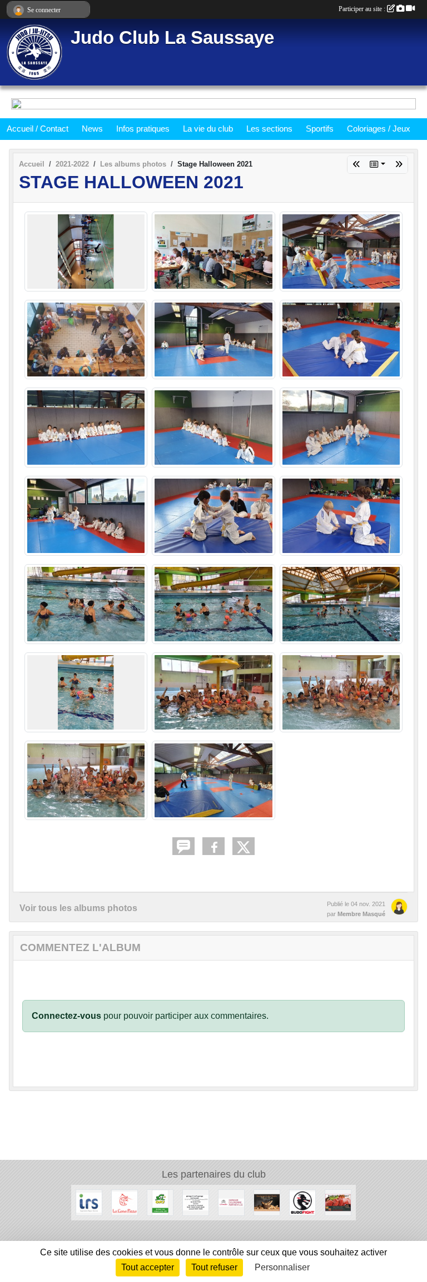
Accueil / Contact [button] (37, 128)
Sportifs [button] (320, 128)
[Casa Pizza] (124, 1201)
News (92, 128)
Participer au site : (363, 9)
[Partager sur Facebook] (213, 846)
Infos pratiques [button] (143, 128)
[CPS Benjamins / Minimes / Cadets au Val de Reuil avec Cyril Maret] (399, 164)
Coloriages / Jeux (378, 128)
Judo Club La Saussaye (172, 38)
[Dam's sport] (302, 1201)
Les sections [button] (269, 128)
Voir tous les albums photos (78, 908)
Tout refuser (214, 1267)
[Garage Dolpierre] (231, 1201)
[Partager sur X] (243, 846)
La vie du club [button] (208, 128)
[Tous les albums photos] (377, 164)
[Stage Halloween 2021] (356, 164)
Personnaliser (282, 1267)
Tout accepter (147, 1267)
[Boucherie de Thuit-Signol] (338, 1201)
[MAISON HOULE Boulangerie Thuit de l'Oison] (267, 1201)
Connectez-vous (66, 1015)
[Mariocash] (195, 1201)
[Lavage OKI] (160, 1201)
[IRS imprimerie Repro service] (89, 1201)
